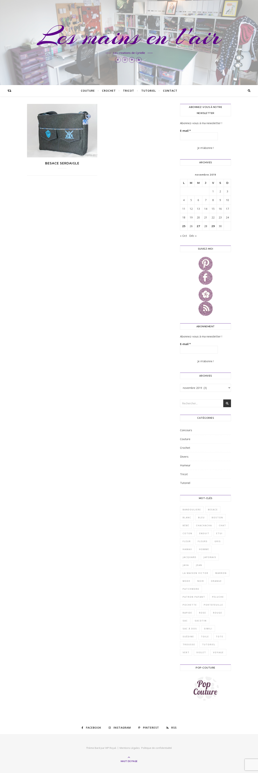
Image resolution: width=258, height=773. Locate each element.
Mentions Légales (130, 748)
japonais (209, 557)
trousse (189, 644)
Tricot (128, 90)
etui (219, 533)
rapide (187, 612)
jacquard (189, 557)
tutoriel (209, 644)
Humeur (185, 465)
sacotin (201, 620)
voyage (218, 652)
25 (183, 226)
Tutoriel (148, 90)
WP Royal (110, 748)
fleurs (203, 541)
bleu (201, 517)
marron (221, 573)
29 (213, 226)
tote (219, 636)
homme (204, 549)
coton (187, 533)
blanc (187, 517)
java (186, 565)
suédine (188, 636)
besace (213, 509)
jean (199, 565)
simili (208, 628)
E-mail (185, 130)
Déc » (193, 236)
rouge (217, 612)
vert (186, 652)
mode (186, 581)
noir (200, 581)
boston (217, 517)
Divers (184, 456)
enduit (204, 533)
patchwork (191, 588)
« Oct (183, 236)
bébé (186, 525)
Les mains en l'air (129, 36)
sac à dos (190, 628)
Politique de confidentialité (156, 748)
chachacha (204, 525)
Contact (170, 90)
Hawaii (187, 549)
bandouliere (192, 509)
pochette (190, 604)
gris (218, 541)
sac (185, 620)
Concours (186, 430)
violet (201, 652)
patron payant (194, 596)
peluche (218, 596)
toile (205, 636)
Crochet (109, 90)
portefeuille (213, 604)
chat (222, 525)
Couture (88, 90)
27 (198, 226)
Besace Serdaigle (62, 163)
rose (202, 612)
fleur (187, 541)
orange (216, 581)
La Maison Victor (195, 573)
